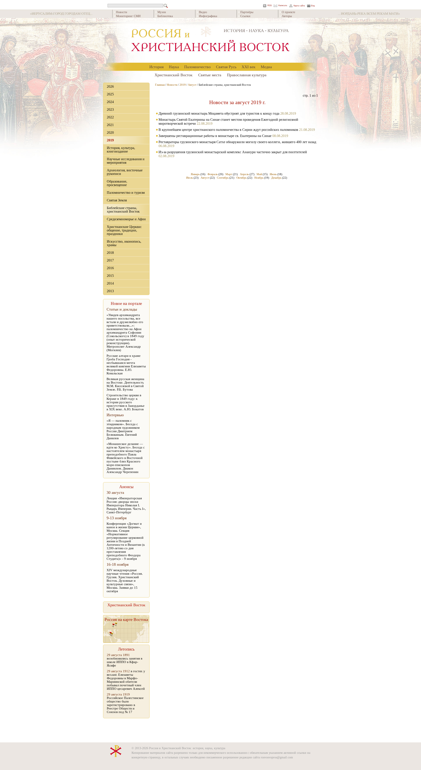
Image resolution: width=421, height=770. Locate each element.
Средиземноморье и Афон (126, 219)
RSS (270, 6)
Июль (189, 177)
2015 (110, 275)
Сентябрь (223, 177)
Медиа (266, 66)
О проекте (288, 12)
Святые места (209, 74)
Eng (313, 6)
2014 (110, 283)
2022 (110, 117)
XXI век (248, 66)
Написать (282, 6)
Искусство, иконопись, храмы (124, 243)
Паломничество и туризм (126, 192)
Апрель (244, 174)
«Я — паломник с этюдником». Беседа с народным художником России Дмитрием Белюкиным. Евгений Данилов (123, 429)
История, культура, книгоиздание (121, 149)
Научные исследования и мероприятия (125, 160)
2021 (110, 125)
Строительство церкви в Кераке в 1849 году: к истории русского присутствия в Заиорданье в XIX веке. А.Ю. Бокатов (125, 402)
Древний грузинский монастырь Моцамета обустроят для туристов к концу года (219, 113)
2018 (110, 252)
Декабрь (276, 177)
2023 (110, 109)
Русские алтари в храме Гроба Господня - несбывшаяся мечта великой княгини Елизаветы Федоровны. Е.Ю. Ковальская (126, 364)
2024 (110, 102)
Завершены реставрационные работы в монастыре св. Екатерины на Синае (215, 136)
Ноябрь (259, 177)
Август (192, 84)
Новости (121, 12)
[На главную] (210, 40)
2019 (110, 140)
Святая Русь (226, 66)
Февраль (212, 174)
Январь (195, 174)
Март (228, 174)
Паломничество (197, 66)
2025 (110, 94)
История (156, 66)
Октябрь (241, 177)
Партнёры (246, 12)
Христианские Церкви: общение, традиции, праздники (124, 230)
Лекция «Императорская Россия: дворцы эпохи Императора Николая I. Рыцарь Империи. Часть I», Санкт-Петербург (126, 505)
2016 (110, 268)
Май (259, 174)
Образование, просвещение (117, 183)
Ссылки (245, 16)
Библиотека (165, 16)
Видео (203, 12)
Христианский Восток (174, 74)
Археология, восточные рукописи (125, 172)
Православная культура (246, 74)
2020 (110, 132)
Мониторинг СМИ (128, 16)
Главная (160, 84)
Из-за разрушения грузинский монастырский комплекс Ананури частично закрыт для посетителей (233, 152)
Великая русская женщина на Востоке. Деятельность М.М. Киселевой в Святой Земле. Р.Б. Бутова (125, 384)
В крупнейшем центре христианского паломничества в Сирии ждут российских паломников (228, 130)
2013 (110, 291)
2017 (110, 260)
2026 (110, 86)
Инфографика (208, 16)
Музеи (161, 12)
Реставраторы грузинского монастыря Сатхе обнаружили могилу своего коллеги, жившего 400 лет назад (237, 142)
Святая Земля (117, 200)
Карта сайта (299, 6)
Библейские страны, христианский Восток (123, 209)
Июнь (273, 174)
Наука (174, 66)
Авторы (287, 16)
